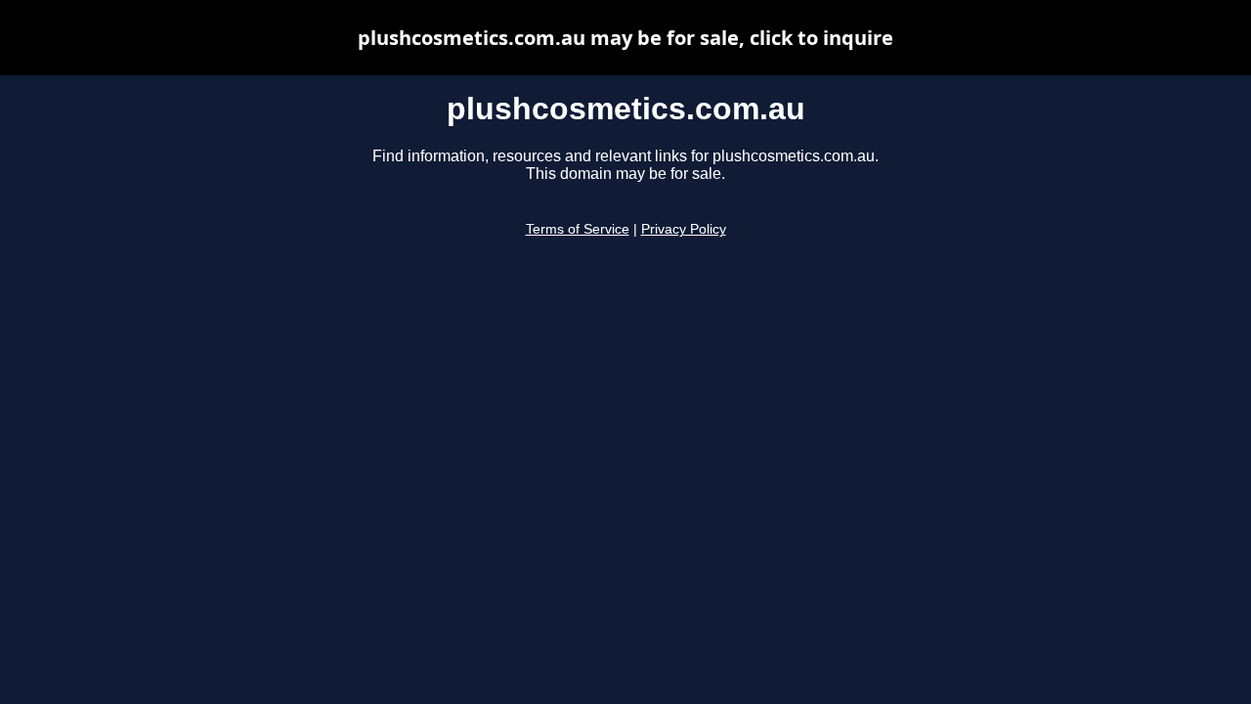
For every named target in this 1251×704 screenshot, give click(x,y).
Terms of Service (577, 229)
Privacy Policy (683, 229)
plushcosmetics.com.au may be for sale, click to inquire (625, 37)
